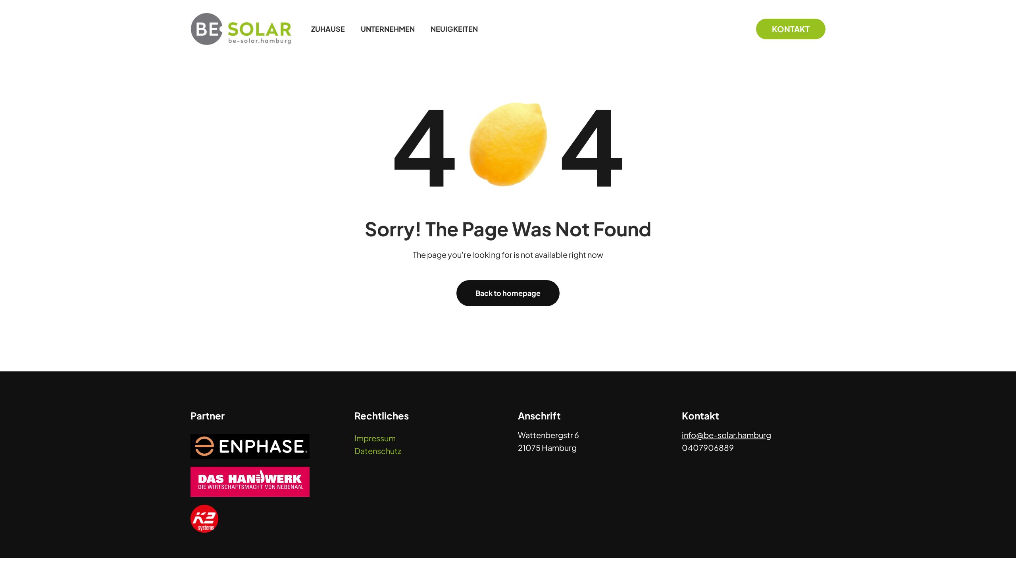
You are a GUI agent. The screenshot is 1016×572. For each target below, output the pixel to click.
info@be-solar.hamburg (726, 435)
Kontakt (791, 29)
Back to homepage (508, 293)
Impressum (375, 438)
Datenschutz (377, 451)
